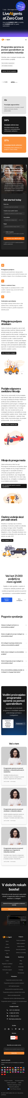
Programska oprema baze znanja (14, 980)
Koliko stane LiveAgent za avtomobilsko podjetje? (12, 653)
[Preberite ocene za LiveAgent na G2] (14, 1037)
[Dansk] (10, 1067)
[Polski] (5, 1072)
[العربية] (2, 1067)
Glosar (20, 963)
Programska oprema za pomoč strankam (14, 983)
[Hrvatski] (7, 1070)
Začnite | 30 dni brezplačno (9, 71)
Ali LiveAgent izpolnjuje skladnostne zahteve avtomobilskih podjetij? (11, 644)
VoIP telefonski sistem (14, 986)
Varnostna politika (19, 1080)
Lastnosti (7, 947)
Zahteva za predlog (21, 952)
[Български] (5, 1067)
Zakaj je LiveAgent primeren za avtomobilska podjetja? (10, 626)
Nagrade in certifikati (7, 963)
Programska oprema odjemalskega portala (14, 998)
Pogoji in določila (8, 1080)
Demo (7, 941)
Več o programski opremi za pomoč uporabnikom (11, 486)
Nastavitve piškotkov (14, 1086)
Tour (7, 953)
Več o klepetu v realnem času (9, 424)
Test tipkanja (21, 972)
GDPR (19, 1082)
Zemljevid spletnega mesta (14, 1084)
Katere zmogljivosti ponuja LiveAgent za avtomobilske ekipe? (12, 635)
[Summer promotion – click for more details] (14, 18)
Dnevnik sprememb (21, 949)
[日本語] (15, 1070)
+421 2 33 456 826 (14, 1010)
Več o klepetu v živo (7, 540)
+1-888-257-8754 (14, 1013)
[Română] (10, 1072)
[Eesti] (23, 1067)
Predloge (21, 969)
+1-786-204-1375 (14, 1016)
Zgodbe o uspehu (6, 599)
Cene (7, 944)
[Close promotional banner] (26, 2)
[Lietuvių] (18, 1070)
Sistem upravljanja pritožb (14, 995)
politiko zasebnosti (8, 244)
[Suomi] (2, 1070)
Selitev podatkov (21, 943)
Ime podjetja (7, 217)
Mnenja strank (7, 966)
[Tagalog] (23, 1072)
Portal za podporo (20, 940)
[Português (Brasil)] (7, 1072)
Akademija (20, 966)
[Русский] (13, 1072)
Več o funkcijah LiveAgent (8, 353)
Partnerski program (7, 969)
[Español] (21, 1067)
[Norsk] (2, 1072)
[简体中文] (5, 1074)
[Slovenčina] (15, 1072)
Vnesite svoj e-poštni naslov (11, 210)
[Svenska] (21, 1072)
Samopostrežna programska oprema (14, 989)
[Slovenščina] (18, 1072)
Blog (21, 960)
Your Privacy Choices (15, 1089)
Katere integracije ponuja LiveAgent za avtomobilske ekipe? (12, 662)
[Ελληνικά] (15, 1067)
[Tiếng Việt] (2, 1074)
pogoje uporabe (19, 242)
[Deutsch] (13, 1067)
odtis (7, 972)
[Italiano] (13, 1070)
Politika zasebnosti (11, 1082)
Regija (5, 223)
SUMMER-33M (12, 22)
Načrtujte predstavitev (14, 909)
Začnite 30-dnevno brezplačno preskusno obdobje (8, 723)
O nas (7, 960)
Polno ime (6, 204)
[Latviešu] (21, 1070)
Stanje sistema (20, 946)
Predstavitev (19, 723)
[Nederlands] (23, 1070)
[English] (18, 1067)
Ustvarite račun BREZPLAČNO (14, 238)
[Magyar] (10, 1070)
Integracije (7, 950)
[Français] (5, 1070)
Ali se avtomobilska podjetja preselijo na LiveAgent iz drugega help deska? (12, 671)
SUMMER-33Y (9, 24)
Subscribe (14, 1053)
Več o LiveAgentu (19, 599)
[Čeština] (7, 1067)
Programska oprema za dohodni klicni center (14, 992)
